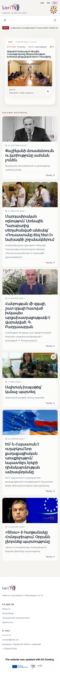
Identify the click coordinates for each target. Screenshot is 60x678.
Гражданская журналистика (16, 618)
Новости (6, 609)
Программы (8, 613)
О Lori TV (6, 635)
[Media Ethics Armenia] (54, 9)
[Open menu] (5, 20)
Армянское (7, 622)
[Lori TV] (11, 6)
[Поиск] (55, 20)
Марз (10, 42)
